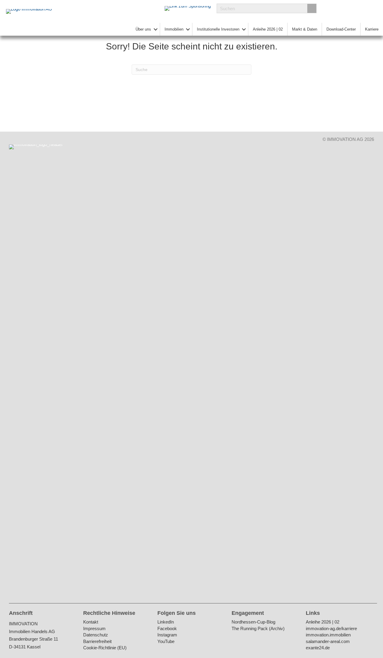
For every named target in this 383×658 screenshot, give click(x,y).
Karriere (372, 29)
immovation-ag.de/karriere (331, 629)
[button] (155, 29)
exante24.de (318, 648)
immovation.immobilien (328, 635)
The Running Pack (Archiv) (258, 629)
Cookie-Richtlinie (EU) (105, 648)
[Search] (311, 8)
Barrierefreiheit (97, 641)
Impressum (94, 629)
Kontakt (90, 622)
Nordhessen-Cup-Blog (253, 622)
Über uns (143, 29)
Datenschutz (95, 635)
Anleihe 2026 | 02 (268, 29)
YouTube (165, 641)
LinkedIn (165, 622)
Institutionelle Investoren (218, 29)
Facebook (167, 629)
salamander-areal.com (328, 641)
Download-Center (341, 29)
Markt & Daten (304, 29)
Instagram (167, 635)
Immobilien (174, 29)
